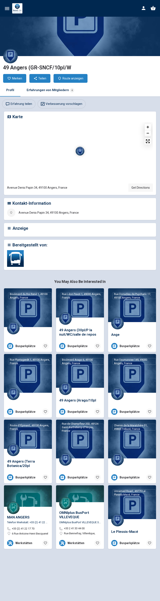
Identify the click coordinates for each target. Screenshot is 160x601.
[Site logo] (18, 8)
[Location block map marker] (80, 151)
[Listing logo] (10, 56)
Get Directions (140, 187)
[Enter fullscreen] (148, 141)
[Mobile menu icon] (7, 8)
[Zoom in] (148, 127)
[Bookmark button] (45, 346)
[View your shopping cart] (153, 8)
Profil (10, 90)
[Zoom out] (148, 133)
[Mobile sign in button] (143, 8)
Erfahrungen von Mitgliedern (50, 90)
